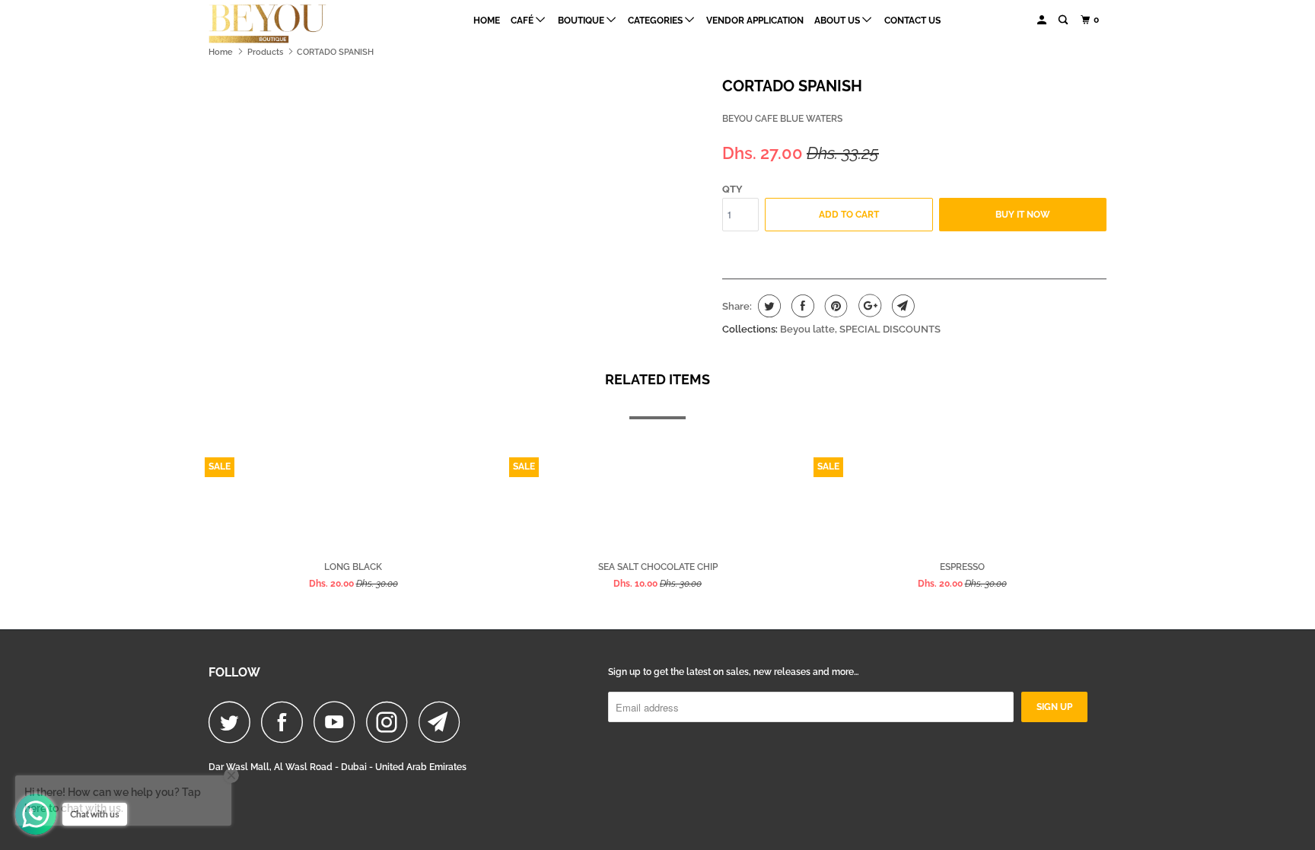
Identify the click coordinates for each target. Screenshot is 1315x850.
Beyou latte (807, 329)
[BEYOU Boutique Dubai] (287, 23)
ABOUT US (838, 20)
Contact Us (912, 20)
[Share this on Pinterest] (834, 305)
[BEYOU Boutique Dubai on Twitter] (234, 722)
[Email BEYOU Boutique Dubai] (444, 722)
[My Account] (1042, 20)
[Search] (1064, 20)
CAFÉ (523, 20)
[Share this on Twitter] (767, 305)
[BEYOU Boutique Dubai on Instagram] (391, 722)
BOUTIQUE (582, 20)
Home (486, 20)
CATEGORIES (656, 20)
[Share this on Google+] (868, 305)
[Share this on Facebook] (801, 305)
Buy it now (1022, 214)
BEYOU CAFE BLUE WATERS (782, 118)
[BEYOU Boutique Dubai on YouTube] (339, 722)
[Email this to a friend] (901, 305)
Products (265, 52)
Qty (732, 189)
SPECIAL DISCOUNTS (890, 329)
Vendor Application (755, 20)
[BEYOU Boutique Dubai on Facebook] (286, 722)
